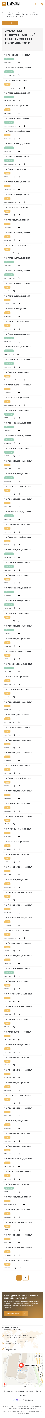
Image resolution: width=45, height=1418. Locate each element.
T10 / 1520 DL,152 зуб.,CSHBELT (17, 233)
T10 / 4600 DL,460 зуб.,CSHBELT (18, 918)
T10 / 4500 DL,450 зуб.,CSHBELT (18, 905)
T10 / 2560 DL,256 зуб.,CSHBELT (17, 563)
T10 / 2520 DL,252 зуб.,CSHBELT (17, 537)
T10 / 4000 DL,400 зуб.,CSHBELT (18, 816)
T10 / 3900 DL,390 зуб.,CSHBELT (18, 804)
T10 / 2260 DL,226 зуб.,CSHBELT (17, 448)
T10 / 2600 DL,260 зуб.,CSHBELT (18, 575)
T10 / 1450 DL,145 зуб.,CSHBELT (17, 182)
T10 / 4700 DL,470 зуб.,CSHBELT (18, 943)
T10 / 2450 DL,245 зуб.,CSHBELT (17, 512)
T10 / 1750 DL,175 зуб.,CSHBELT (17, 258)
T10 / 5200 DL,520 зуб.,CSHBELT (17, 1045)
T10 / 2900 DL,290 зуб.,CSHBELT (18, 639)
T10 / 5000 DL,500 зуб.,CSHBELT (18, 1007)
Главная (4, 13)
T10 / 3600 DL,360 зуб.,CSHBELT (18, 753)
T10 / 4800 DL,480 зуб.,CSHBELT (18, 981)
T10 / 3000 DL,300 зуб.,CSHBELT (18, 664)
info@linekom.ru (10, 1350)
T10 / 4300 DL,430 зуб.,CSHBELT (18, 867)
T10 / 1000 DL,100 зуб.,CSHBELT (17, 68)
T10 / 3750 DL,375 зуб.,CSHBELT (17, 778)
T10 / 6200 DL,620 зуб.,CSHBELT (18, 1184)
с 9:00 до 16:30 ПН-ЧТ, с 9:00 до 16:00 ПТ (42, 4)
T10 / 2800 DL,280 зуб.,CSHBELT (18, 626)
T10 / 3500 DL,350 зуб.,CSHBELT (18, 740)
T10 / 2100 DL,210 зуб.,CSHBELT (17, 385)
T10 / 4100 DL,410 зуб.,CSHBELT (17, 829)
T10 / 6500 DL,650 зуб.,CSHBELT (18, 1235)
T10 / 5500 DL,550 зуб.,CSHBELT (18, 1083)
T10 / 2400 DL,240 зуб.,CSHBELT (18, 499)
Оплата (38, 1391)
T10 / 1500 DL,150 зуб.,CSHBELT (17, 207)
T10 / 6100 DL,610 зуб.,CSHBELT (17, 1172)
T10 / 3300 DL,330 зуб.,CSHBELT (18, 702)
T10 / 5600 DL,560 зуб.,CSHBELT (18, 1108)
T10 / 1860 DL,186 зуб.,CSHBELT (17, 309)
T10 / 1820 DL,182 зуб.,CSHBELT (17, 271)
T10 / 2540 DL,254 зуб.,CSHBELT (17, 550)
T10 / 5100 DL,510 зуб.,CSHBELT (17, 1032)
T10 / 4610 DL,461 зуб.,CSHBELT (17, 931)
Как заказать (19, 1391)
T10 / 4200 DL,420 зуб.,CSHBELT (18, 854)
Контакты (22, 1395)
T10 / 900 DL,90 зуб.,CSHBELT (17, 55)
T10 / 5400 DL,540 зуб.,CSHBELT (18, 1070)
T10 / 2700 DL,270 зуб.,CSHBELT (17, 613)
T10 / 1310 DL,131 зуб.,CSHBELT (16, 119)
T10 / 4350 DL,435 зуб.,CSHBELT (17, 880)
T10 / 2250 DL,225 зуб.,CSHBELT (17, 436)
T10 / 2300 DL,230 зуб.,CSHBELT (18, 461)
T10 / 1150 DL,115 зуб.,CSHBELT (16, 80)
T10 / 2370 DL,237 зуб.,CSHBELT (17, 486)
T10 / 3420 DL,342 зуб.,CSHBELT (17, 728)
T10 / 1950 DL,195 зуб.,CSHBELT (17, 334)
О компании (8, 1391)
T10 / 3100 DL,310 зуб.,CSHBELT (17, 677)
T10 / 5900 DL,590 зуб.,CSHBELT (18, 1146)
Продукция (13, 13)
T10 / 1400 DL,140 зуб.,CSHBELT (17, 169)
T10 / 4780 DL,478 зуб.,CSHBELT (17, 969)
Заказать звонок (13, 1313)
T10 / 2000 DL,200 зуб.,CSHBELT (18, 360)
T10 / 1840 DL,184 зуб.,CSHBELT (17, 296)
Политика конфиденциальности (13, 1412)
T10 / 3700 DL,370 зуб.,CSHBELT (17, 766)
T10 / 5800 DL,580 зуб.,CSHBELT (18, 1134)
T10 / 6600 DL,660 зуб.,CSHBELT (18, 1248)
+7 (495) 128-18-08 (12, 1344)
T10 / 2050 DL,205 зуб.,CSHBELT (17, 372)
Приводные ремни (24, 13)
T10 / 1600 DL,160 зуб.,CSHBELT (17, 245)
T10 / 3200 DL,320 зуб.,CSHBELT (17, 689)
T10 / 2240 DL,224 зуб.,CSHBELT (17, 423)
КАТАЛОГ (4, 4)
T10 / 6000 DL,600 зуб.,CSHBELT (18, 1159)
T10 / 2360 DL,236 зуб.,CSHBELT (17, 474)
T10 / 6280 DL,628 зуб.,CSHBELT (17, 1197)
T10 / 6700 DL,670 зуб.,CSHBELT (18, 1260)
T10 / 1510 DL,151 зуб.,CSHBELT (16, 220)
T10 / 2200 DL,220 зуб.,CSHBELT (17, 410)
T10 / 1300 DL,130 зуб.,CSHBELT (17, 106)
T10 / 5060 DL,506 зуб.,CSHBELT (18, 1019)
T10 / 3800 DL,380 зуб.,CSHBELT (18, 791)
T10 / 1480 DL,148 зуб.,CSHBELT (17, 195)
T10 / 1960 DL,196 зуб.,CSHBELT (17, 347)
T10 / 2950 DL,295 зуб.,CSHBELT (17, 651)
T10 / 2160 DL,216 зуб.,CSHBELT (17, 398)
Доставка (29, 1391)
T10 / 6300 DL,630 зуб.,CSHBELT (18, 1210)
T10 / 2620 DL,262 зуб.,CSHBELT (17, 588)
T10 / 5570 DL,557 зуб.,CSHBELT (17, 1096)
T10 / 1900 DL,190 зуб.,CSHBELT (17, 322)
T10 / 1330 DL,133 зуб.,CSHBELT (17, 144)
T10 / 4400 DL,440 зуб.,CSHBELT (18, 892)
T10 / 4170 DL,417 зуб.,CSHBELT (17, 842)
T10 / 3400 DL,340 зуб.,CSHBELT (18, 715)
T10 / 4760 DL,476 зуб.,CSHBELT (18, 956)
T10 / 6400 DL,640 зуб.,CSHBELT (18, 1222)
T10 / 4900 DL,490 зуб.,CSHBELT (18, 994)
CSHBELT (11, 15)
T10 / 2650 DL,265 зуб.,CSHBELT (17, 601)
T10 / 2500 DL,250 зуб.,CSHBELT (18, 525)
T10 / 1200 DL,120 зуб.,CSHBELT (17, 93)
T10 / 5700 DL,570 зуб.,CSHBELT (17, 1121)
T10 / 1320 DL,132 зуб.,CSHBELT (17, 131)
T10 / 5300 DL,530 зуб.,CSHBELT (18, 1057)
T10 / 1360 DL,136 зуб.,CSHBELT (17, 157)
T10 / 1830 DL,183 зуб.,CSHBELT (17, 283)
